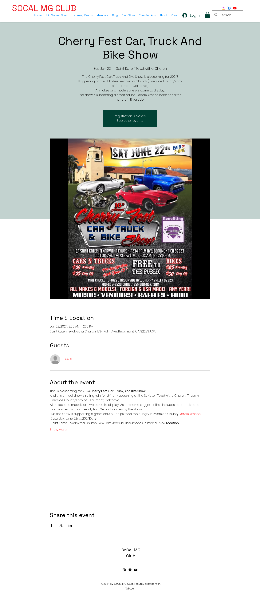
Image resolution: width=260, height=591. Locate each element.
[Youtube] (235, 8)
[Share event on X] (61, 525)
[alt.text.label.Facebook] (229, 8)
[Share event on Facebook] (51, 525)
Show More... (58, 430)
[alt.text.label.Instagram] (223, 8)
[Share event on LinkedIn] (70, 525)
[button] (207, 15)
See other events (130, 121)
